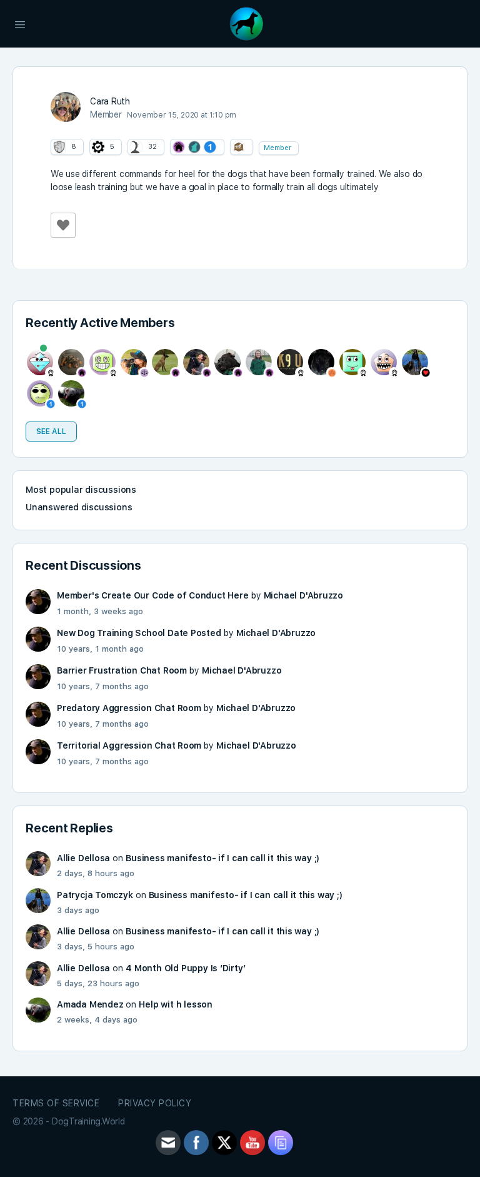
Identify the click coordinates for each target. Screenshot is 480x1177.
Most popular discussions (81, 490)
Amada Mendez (90, 1004)
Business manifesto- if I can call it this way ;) (222, 858)
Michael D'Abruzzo (303, 595)
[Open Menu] (20, 23)
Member (277, 148)
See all (51, 431)
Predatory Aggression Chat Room (129, 708)
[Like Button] (63, 225)
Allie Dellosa (83, 858)
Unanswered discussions (79, 507)
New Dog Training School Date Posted (139, 633)
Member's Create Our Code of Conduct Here (153, 595)
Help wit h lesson (175, 1004)
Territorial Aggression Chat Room (129, 745)
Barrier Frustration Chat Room (122, 670)
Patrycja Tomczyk (95, 895)
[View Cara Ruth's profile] (66, 107)
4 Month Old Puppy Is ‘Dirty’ (185, 968)
